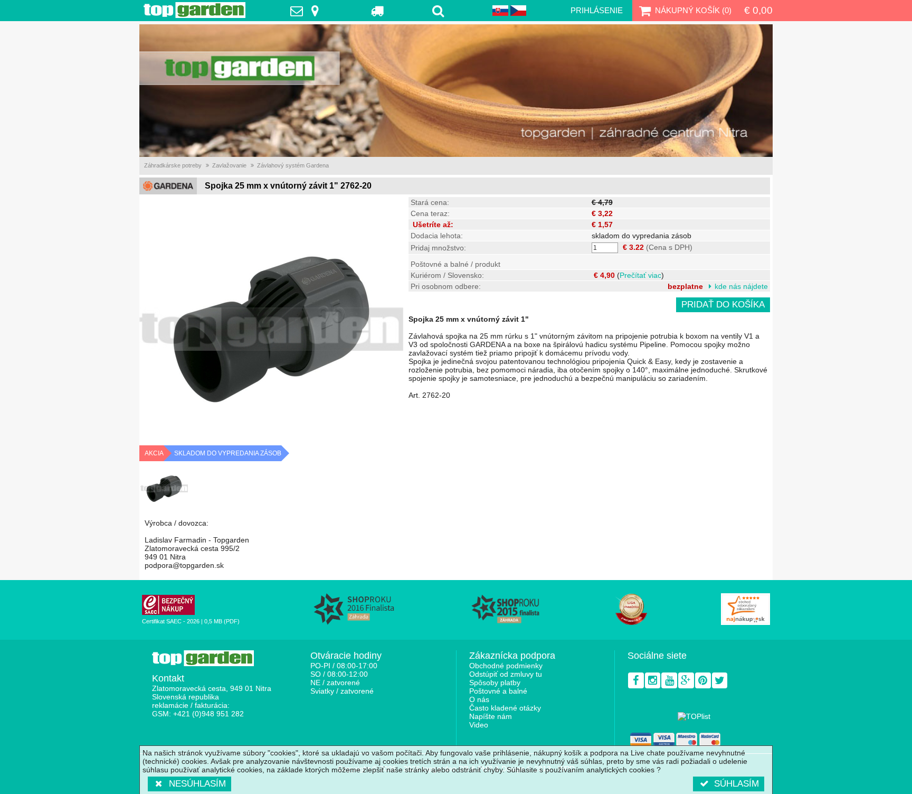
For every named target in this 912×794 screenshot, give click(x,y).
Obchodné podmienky (506, 665)
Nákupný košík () (693, 10)
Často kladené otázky (505, 708)
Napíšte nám (490, 716)
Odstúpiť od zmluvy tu (505, 674)
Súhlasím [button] (736, 784)
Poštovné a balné (498, 691)
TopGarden (194, 10)
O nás (479, 699)
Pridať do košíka (723, 305)
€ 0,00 (758, 10)
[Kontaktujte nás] (307, 10)
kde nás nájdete (741, 286)
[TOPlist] (694, 716)
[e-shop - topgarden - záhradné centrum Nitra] (456, 90)
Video (478, 725)
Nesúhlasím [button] (197, 784)
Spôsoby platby (494, 682)
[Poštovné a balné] (377, 10)
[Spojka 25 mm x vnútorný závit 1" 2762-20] (164, 488)
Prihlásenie (597, 10)
